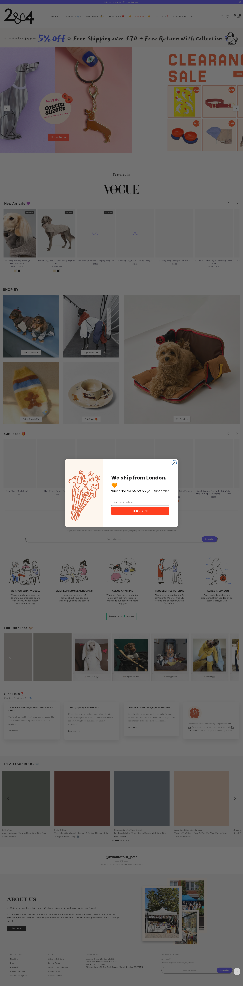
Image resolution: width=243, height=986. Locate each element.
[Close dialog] (174, 462)
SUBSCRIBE (140, 511)
